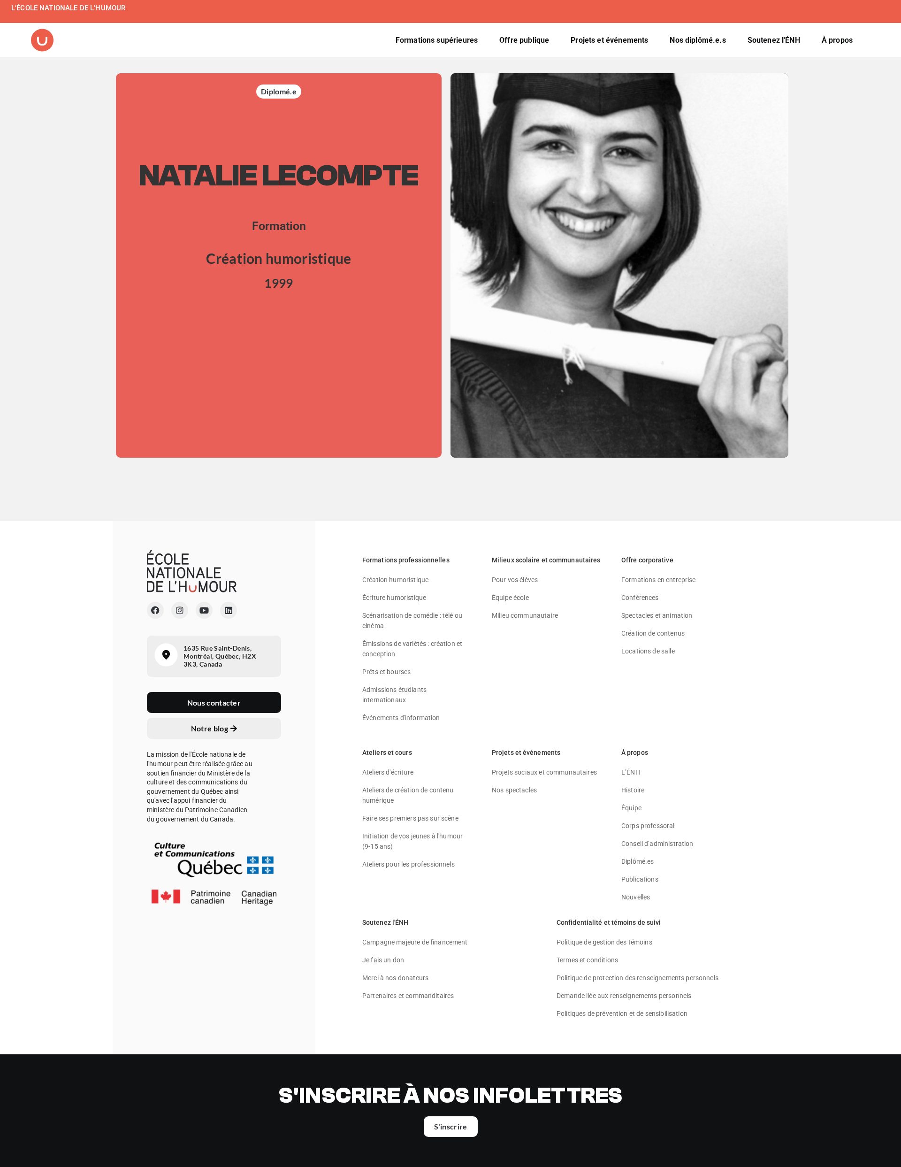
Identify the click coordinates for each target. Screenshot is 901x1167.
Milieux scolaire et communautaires (546, 560)
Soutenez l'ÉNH (385, 922)
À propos (634, 752)
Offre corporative (647, 560)
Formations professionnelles (406, 560)
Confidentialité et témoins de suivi (609, 922)
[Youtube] (204, 610)
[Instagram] (179, 610)
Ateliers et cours (387, 752)
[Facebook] (155, 610)
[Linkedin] (228, 610)
